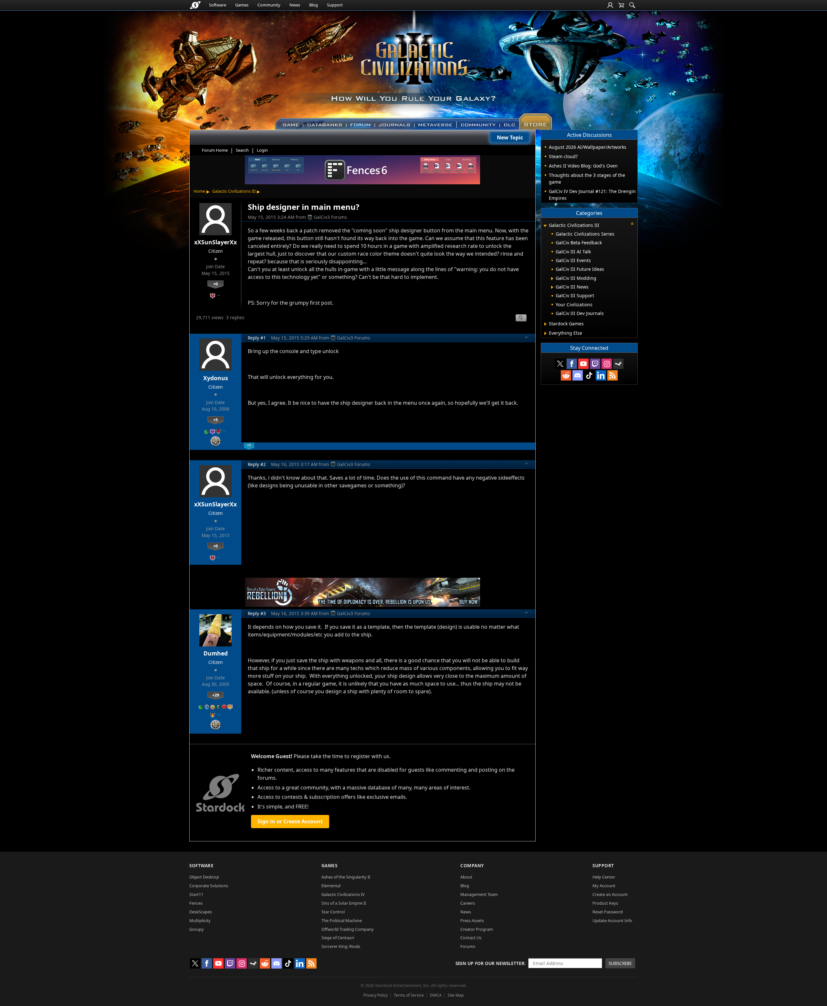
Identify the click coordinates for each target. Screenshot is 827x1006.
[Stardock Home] (195, 5)
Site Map (456, 995)
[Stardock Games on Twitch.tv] (595, 364)
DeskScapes (200, 912)
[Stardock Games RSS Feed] (612, 375)
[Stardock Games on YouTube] (583, 364)
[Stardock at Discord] (577, 375)
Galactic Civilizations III (234, 191)
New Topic (510, 137)
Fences (196, 903)
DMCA (436, 995)
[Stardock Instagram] (606, 364)
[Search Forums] (632, 5)
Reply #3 (257, 613)
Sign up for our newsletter (489, 963)
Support (335, 5)
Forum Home (215, 150)
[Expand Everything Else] (545, 333)
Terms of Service (409, 995)
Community (268, 5)
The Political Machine (341, 920)
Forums (467, 946)
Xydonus (215, 378)
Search (242, 150)
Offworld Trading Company (347, 929)
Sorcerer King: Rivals (340, 946)
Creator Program (476, 929)
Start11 (196, 894)
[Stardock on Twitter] (560, 364)
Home (199, 191)
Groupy (196, 929)
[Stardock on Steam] (618, 364)
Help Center (603, 877)
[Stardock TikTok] (589, 375)
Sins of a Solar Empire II (343, 903)
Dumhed (216, 653)
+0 (215, 284)
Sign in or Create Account (290, 821)
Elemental (330, 886)
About (466, 877)
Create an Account (610, 894)
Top (526, 338)
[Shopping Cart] (621, 5)
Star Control (333, 912)
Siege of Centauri (337, 937)
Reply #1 (257, 338)
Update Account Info (612, 920)
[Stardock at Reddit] (566, 375)
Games (241, 5)
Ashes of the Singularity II (345, 877)
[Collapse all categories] (632, 223)
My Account (603, 886)
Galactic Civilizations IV (343, 894)
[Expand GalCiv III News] (552, 287)
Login (262, 150)
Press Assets (472, 920)
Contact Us (470, 937)
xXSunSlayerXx (215, 242)
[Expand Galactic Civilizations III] (545, 226)
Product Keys (605, 903)
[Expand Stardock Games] (545, 324)
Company (472, 865)
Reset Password (607, 912)
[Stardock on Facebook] (572, 364)
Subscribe (620, 963)
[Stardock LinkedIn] (601, 375)
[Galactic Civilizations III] (413, 67)
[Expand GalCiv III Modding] (552, 278)
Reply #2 (257, 464)
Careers (467, 903)
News (294, 5)
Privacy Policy (375, 995)
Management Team (479, 894)
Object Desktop (204, 877)
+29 (215, 695)
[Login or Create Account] (610, 5)
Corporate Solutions (208, 886)
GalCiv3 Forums (330, 217)
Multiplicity (200, 920)
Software (217, 5)
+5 (215, 419)
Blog (313, 5)
